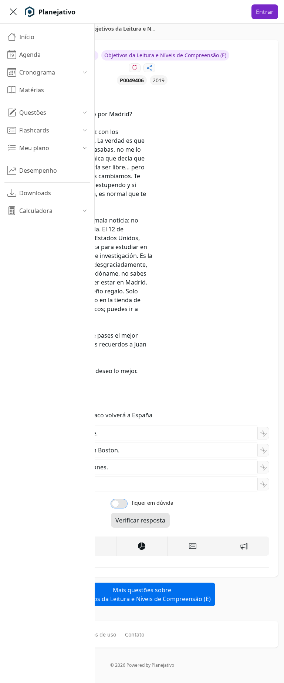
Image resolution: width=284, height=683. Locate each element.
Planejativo (163, 665)
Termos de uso (98, 634)
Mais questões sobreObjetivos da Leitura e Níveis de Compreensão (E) (142, 594)
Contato (134, 634)
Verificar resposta (140, 520)
